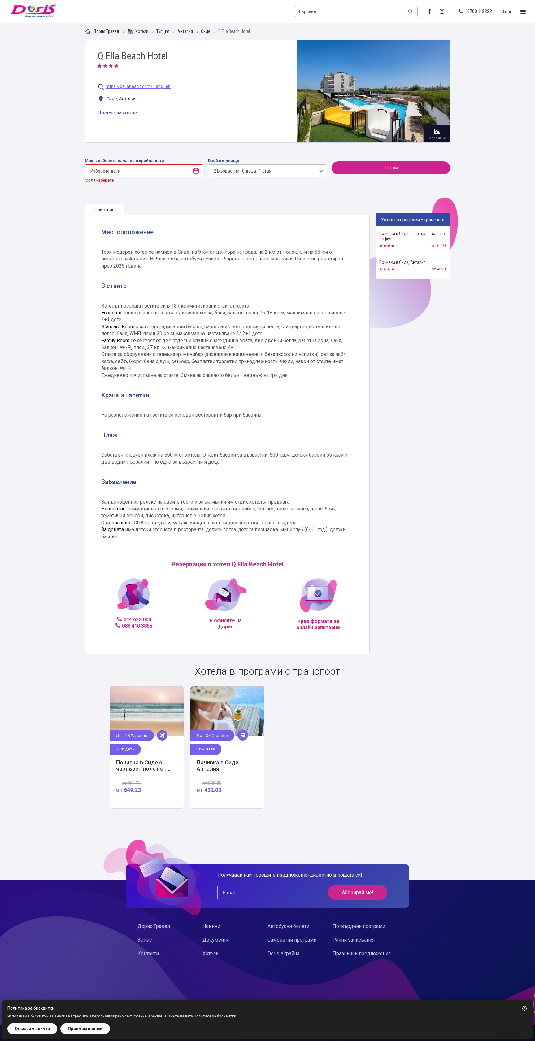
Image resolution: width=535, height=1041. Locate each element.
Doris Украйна (283, 953)
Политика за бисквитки (215, 1016)
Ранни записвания (354, 940)
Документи (215, 940)
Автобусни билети (288, 926)
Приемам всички (85, 1028)
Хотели (141, 31)
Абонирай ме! (357, 892)
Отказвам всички (32, 1028)
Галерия (373, 91)
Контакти (148, 953)
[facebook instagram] (444, 12)
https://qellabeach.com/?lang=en (138, 86)
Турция (163, 31)
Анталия (185, 31)
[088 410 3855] (133, 597)
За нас (144, 940)
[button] (524, 1008)
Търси (391, 168)
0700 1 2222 (479, 11)
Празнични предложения (362, 953)
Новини (211, 926)
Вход (506, 12)
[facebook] (431, 12)
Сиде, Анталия (121, 98)
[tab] (104, 209)
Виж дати (125, 749)
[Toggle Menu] (523, 12)
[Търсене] (411, 11)
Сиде (206, 31)
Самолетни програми (292, 940)
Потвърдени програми (359, 926)
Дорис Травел (106, 31)
